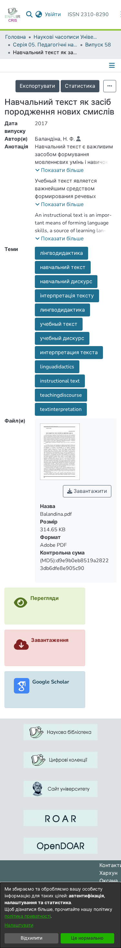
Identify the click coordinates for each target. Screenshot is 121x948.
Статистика (80, 86)
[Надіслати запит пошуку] (29, 14)
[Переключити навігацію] (112, 65)
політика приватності (28, 916)
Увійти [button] (53, 14)
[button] (59, 170)
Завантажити (89, 491)
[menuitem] (39, 14)
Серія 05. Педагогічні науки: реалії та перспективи (45, 44)
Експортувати (37, 86)
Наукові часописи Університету (66, 37)
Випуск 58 (98, 44)
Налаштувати (19, 925)
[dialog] (60, 915)
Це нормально (87, 938)
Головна (15, 37)
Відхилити (31, 938)
